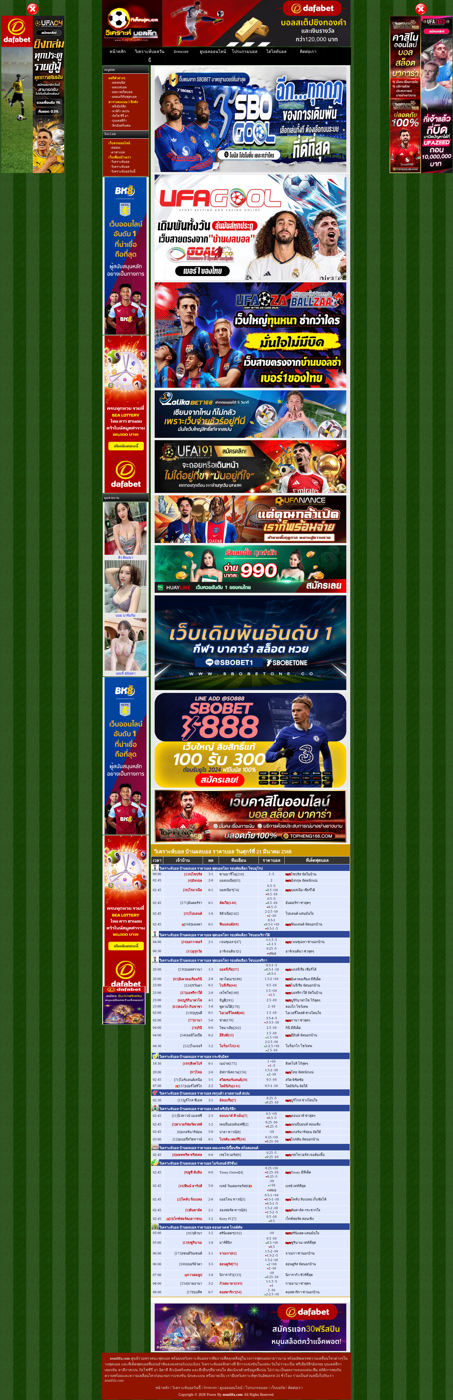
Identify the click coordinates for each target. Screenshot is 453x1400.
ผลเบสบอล (119, 87)
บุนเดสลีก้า (119, 121)
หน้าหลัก (118, 51)
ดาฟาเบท (118, 152)
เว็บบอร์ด (278, 1388)
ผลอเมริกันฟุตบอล (124, 97)
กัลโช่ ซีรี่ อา (119, 116)
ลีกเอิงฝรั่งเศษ (121, 125)
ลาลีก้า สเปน (120, 111)
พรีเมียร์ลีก (118, 106)
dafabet (115, 147)
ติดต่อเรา (308, 51)
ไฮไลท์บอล (276, 51)
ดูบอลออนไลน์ (213, 51)
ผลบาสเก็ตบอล (121, 92)
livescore (181, 51)
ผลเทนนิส (118, 82)
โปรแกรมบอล (244, 51)
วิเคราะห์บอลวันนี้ (149, 56)
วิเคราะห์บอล (120, 162)
